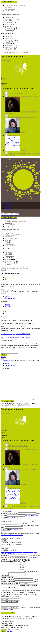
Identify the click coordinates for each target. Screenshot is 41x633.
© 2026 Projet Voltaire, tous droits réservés (14, 52)
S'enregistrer (14, 517)
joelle (8, 17)
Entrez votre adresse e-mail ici (10, 538)
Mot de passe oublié (31, 515)
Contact (7, 206)
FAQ (6, 205)
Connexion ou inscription (9, 215)
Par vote (7, 305)
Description (4, 575)
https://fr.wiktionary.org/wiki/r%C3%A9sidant (15, 337)
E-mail (33, 521)
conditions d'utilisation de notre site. (12, 535)
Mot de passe (24, 523)
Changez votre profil (7, 553)
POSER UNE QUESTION (9, 2)
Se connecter (14, 529)
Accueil (3, 270)
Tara (7, 21)
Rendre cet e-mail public (29, 571)
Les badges (8, 7)
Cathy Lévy (10, 30)
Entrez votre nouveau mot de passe (12, 544)
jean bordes (10, 28)
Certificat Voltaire (26, 405)
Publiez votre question (8, 613)
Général (3, 293)
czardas (8, 24)
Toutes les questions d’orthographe (16, 5)
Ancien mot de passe (7, 579)
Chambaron (10, 23)
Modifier (4, 355)
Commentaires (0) (10, 298)
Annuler (3, 357)
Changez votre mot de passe (28, 552)
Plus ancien (8, 306)
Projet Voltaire (12, 405)
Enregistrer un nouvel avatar (10, 552)
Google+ (22, 567)
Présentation (8, 203)
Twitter (22, 565)
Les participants (10, 9)
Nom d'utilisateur (6, 521)
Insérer (4, 631)
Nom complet (5, 555)
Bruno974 (9, 49)
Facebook (23, 563)
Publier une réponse (7, 401)
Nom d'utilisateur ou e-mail (9, 513)
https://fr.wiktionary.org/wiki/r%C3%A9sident (15, 334)
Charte (7, 208)
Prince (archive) (11, 19)
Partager (7, 296)
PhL (7, 26)
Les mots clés (9, 10)
